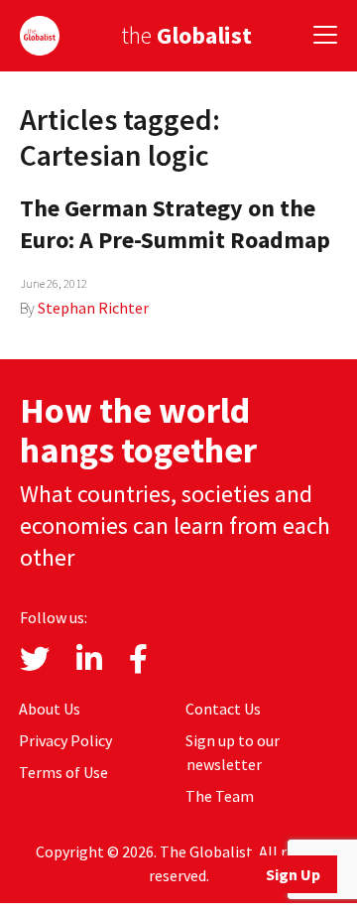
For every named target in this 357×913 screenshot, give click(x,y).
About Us (49, 708)
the (186, 35)
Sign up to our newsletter (232, 752)
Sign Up (293, 874)
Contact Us (223, 708)
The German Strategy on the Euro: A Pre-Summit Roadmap (175, 224)
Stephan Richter (93, 308)
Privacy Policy (65, 740)
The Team (219, 796)
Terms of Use (63, 772)
